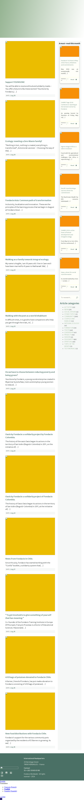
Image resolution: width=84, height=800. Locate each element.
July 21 (12, 569)
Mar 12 (67, 249)
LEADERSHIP (69, 332)
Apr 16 (67, 207)
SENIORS (67, 337)
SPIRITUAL (68, 342)
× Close (2, 797)
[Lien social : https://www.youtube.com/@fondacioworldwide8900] (3, 775)
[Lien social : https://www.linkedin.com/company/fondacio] (12, 772)
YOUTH (67, 330)
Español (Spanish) (10, 791)
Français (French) (10, 787)
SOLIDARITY (68, 339)
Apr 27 (67, 165)
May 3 (67, 123)
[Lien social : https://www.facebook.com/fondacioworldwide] (3, 772)
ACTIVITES (68, 307)
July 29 (12, 155)
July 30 (13, 96)
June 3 (67, 79)
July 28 (13, 214)
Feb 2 (67, 287)
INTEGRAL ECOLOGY (71, 323)
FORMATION (69, 328)
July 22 (12, 451)
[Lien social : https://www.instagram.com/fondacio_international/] (7, 772)
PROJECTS (68, 335)
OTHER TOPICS (69, 314)
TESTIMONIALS (70, 349)
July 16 (12, 631)
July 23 (12, 270)
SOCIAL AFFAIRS (70, 312)
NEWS (66, 310)
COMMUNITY (69, 316)
